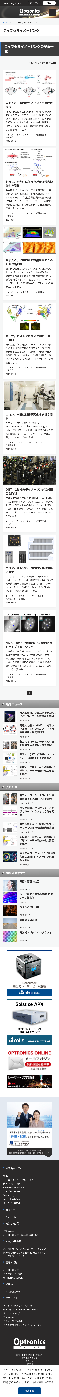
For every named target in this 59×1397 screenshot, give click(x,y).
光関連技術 (41, 134)
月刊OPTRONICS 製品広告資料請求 (20, 1234)
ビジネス (20, 442)
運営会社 (29, 1360)
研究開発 (9, 137)
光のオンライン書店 (12, 1273)
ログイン (34, 3)
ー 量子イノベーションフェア (18, 1179)
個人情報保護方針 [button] (43, 1382)
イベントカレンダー (12, 1199)
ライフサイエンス (24, 134)
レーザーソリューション (15, 1191)
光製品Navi (8, 1230)
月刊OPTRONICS (11, 1269)
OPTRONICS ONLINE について (29, 1355)
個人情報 (29, 1363)
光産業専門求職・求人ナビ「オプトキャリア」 (25, 1248)
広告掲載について (29, 1357)
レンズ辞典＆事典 (11, 1291)
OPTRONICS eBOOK (13, 1277)
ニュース (9, 134)
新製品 (22, 598)
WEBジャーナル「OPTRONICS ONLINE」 (22, 1309)
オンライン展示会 (11, 1203)
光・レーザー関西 (11, 1183)
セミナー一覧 (9, 1217)
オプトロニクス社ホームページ (18, 1305)
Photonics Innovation (13, 1187)
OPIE (5, 1175)
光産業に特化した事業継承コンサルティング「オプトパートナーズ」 (24, 1254)
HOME (6, 22)
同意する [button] (29, 1390)
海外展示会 (8, 1195)
